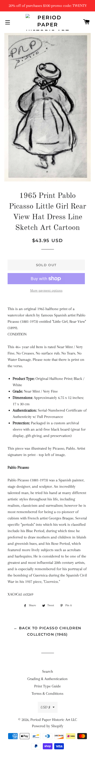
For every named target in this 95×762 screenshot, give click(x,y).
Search (47, 671)
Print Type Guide (47, 686)
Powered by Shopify (47, 726)
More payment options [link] (46, 290)
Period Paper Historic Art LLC (53, 719)
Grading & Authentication (47, 678)
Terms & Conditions (47, 693)
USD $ (45, 707)
